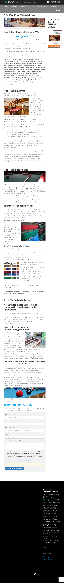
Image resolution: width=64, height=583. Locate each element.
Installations (14, 6)
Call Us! (25, 36)
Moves (33, 6)
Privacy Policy (48, 559)
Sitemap (46, 557)
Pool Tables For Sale (43, 6)
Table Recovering (24, 6)
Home (6, 6)
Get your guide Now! (54, 46)
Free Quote (54, 6)
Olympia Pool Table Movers (26, 2)
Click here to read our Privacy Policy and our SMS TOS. (18, 460)
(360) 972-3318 (54, 2)
